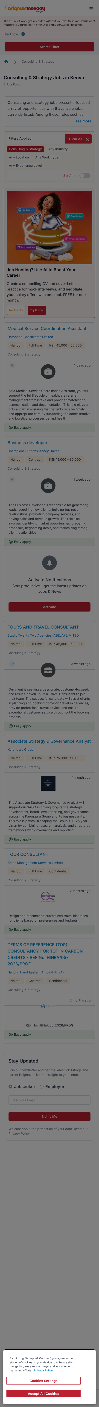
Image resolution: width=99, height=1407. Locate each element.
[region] (49, 1376)
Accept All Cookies (43, 1394)
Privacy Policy (43, 1370)
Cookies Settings (43, 1381)
